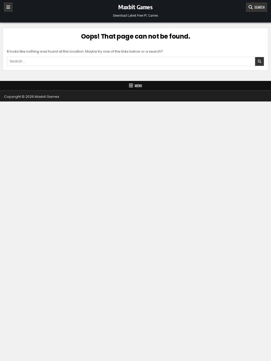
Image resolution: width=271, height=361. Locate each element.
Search (259, 7)
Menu (138, 85)
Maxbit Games (135, 7)
